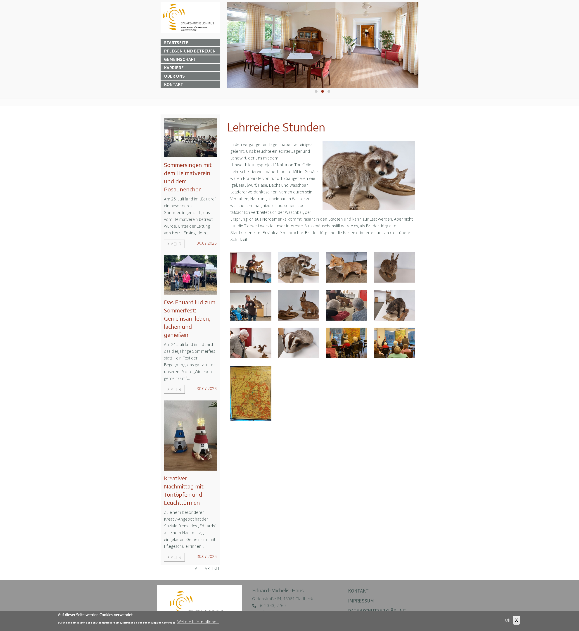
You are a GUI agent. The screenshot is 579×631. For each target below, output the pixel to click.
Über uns (174, 76)
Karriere (174, 67)
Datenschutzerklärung (377, 610)
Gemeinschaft (180, 59)
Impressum (361, 601)
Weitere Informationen (198, 621)
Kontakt (173, 84)
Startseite (176, 42)
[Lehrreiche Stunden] (250, 266)
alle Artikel (207, 568)
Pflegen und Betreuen (190, 51)
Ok (507, 620)
